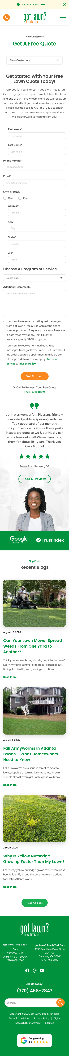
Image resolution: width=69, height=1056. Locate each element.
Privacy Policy (27, 363)
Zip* (10, 252)
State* (12, 237)
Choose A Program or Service (30, 269)
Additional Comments (16, 287)
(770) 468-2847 (15, 960)
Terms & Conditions (19, 1018)
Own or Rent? (11, 191)
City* (11, 221)
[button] (34, 1040)
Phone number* (13, 160)
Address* (13, 206)
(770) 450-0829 (34, 392)
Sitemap (49, 1022)
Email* (7, 176)
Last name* (15, 145)
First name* (15, 129)
